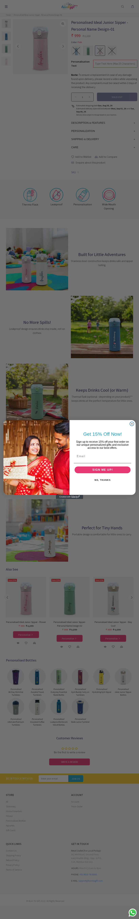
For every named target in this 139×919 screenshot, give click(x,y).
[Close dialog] (132, 424)
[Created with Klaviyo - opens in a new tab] (69, 497)
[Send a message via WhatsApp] (132, 912)
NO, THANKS (103, 480)
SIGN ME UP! (102, 469)
